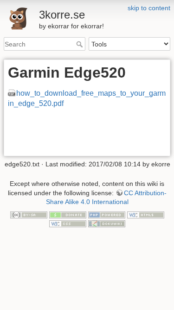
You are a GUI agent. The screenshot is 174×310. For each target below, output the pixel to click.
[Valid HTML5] (145, 214)
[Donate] (67, 214)
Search (80, 44)
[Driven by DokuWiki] (106, 223)
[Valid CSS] (67, 223)
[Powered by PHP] (106, 214)
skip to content (149, 8)
